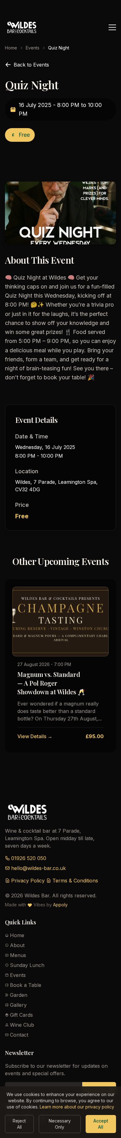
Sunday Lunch (27, 965)
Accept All (100, 1124)
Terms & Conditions (75, 880)
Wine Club (22, 1025)
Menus (18, 955)
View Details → (34, 736)
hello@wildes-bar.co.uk (38, 868)
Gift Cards (21, 1015)
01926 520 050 (28, 858)
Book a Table (25, 985)
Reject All (19, 1124)
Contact (19, 1035)
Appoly (60, 904)
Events (32, 47)
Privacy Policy (28, 880)
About (17, 945)
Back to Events (31, 65)
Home (11, 47)
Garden (18, 995)
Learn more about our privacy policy (77, 1106)
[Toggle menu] (112, 27)
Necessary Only (60, 1124)
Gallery (18, 1005)
